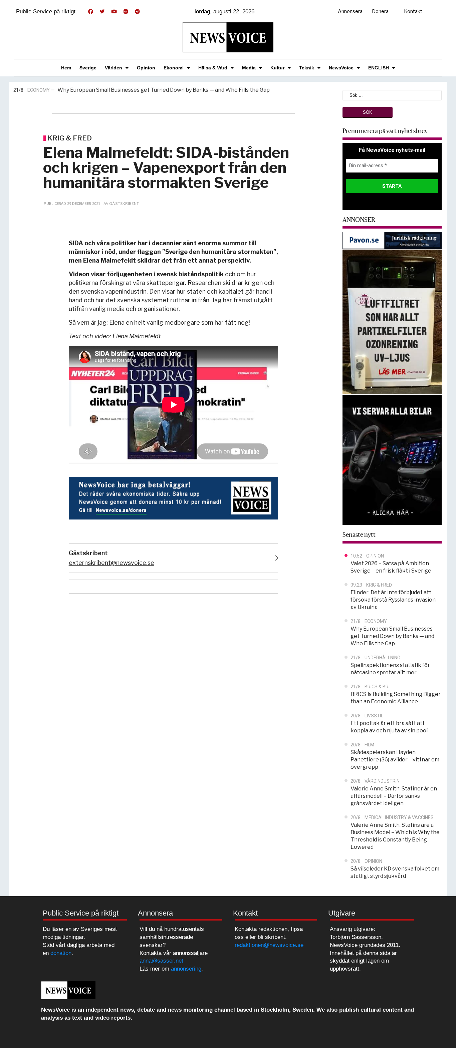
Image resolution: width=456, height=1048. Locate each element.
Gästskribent (88, 553)
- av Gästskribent (120, 203)
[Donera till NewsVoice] (173, 497)
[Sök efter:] (392, 94)
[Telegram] (137, 12)
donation (60, 953)
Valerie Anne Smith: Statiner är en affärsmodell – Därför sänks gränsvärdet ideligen (394, 795)
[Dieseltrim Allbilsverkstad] (392, 459)
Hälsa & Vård (212, 67)
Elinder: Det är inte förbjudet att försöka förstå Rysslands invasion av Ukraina (393, 599)
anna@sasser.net (161, 961)
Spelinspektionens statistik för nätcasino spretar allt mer (144, 91)
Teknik (306, 67)
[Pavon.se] (392, 239)
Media (249, 67)
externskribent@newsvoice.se (111, 562)
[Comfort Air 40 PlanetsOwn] (392, 321)
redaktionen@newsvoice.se (269, 945)
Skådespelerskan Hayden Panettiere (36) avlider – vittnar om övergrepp (395, 759)
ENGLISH (378, 67)
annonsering (186, 969)
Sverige (87, 67)
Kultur (277, 67)
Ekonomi (174, 67)
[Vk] (126, 12)
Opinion (146, 67)
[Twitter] (102, 12)
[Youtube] (114, 12)
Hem (66, 67)
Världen (113, 67)
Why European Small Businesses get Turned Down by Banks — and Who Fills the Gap (392, 636)
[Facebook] (90, 12)
